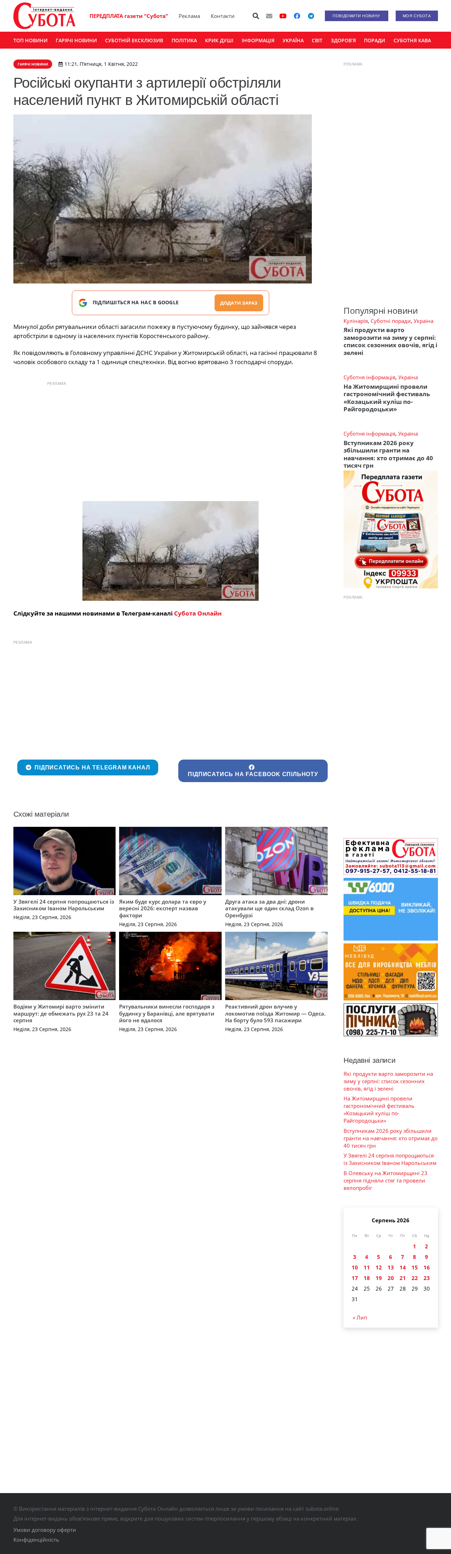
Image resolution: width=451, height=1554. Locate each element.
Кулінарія (356, 320)
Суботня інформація (369, 377)
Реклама (189, 15)
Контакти (223, 15)
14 (403, 1267)
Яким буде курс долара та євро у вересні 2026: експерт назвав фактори (162, 908)
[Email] (269, 16)
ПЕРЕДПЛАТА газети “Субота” (128, 15)
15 (415, 1267)
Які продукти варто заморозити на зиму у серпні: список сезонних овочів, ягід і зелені (390, 341)
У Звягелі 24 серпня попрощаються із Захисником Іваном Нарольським (63, 905)
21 (403, 1277)
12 (379, 1267)
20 (391, 1277)
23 (427, 1277)
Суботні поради (391, 320)
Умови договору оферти (44, 1529)
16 (427, 1267)
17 (355, 1277)
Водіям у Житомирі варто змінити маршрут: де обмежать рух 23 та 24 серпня (61, 1013)
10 (355, 1267)
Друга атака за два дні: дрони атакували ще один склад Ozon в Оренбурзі (269, 908)
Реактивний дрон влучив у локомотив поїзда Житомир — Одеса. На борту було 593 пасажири (275, 1013)
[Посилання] (44, 15)
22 (415, 1277)
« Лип (360, 1317)
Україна (423, 320)
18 (367, 1277)
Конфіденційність (36, 1539)
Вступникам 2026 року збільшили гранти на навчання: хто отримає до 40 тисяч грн (388, 454)
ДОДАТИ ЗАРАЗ (239, 303)
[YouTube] (283, 16)
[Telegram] (311, 16)
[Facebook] (297, 16)
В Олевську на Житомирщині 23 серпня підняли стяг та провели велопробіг (385, 1180)
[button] (256, 16)
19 (379, 1277)
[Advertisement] (170, 439)
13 (391, 1267)
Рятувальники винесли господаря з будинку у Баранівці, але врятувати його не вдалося (167, 1013)
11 (367, 1267)
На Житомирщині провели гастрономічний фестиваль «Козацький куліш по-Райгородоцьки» (387, 397)
